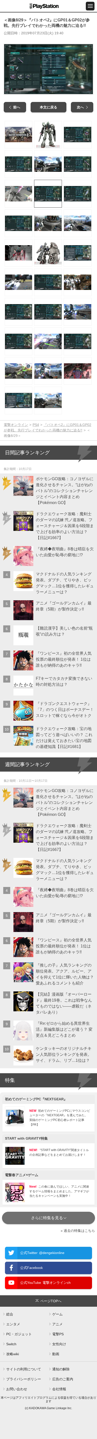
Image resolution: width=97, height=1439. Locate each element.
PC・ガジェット (19, 1334)
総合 (9, 1314)
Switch (11, 1344)
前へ (16, 107)
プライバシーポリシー (23, 1379)
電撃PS (58, 1334)
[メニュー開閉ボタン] (90, 6)
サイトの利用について (23, 1369)
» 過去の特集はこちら (78, 1231)
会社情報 (59, 1389)
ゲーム (57, 1314)
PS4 (36, 425)
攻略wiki (12, 1354)
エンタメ (13, 1324)
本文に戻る (48, 107)
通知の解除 (61, 1369)
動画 (55, 1354)
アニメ (57, 1324)
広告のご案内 (62, 1379)
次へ (80, 107)
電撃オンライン (16, 425)
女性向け (59, 1344)
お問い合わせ (16, 1389)
